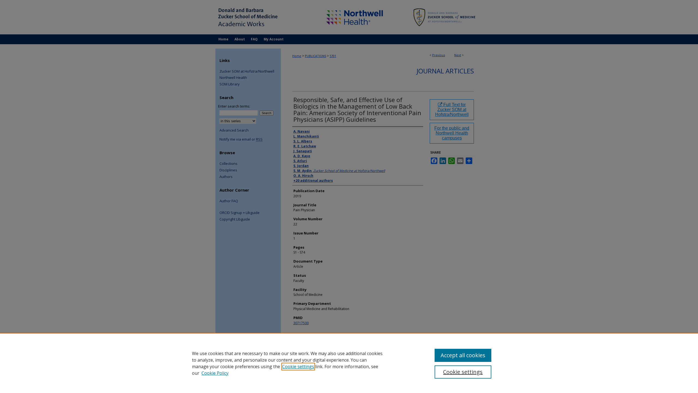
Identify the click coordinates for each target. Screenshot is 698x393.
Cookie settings (298, 367)
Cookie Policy (214, 373)
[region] (349, 363)
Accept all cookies (463, 355)
